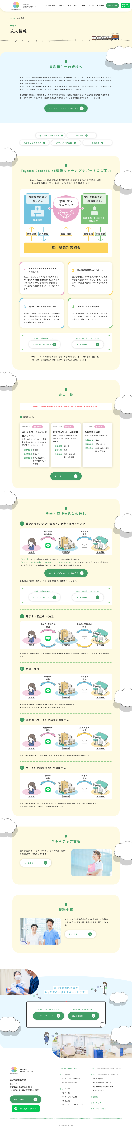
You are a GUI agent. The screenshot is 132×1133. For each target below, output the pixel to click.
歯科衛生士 (37, 427)
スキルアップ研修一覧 (71, 1078)
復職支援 (96, 142)
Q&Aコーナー (99, 1090)
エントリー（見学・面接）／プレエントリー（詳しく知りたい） (47, 562)
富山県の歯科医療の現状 (103, 1086)
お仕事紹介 (98, 1078)
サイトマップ (96, 1103)
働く (75, 5)
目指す (83, 5)
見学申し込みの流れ (33, 142)
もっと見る (28, 863)
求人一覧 (80, 135)
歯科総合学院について (102, 1082)
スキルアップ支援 (64, 142)
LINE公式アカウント (125, 5)
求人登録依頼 (81, 344)
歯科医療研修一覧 (70, 1082)
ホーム (12, 18)
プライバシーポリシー (99, 1109)
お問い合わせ (112, 5)
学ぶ (69, 5)
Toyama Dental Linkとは (54, 5)
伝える (91, 5)
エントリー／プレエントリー (42, 344)
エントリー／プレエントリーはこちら (63, 108)
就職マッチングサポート (48, 135)
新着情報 (100, 5)
